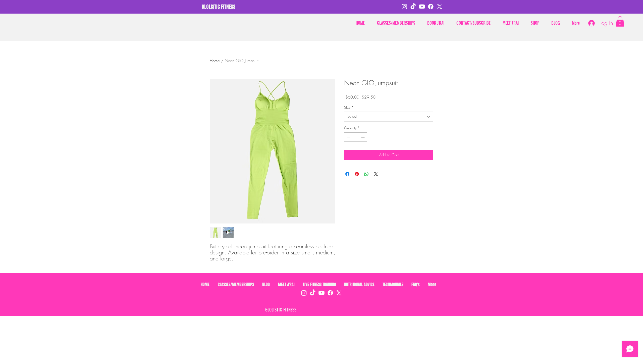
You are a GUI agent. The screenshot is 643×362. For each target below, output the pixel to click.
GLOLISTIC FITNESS (280, 310)
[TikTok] (413, 6)
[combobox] (388, 116)
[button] (620, 21)
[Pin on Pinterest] (357, 174)
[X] (439, 6)
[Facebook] (430, 6)
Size (349, 107)
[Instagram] (404, 6)
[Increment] (363, 137)
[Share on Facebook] (347, 174)
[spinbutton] (355, 137)
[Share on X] (376, 174)
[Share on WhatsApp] (366, 174)
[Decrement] (348, 137)
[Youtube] (421, 6)
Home (215, 60)
